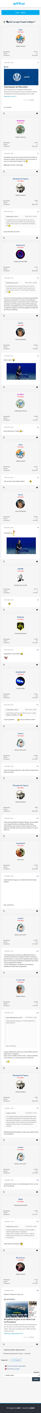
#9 (38, 600)
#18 (38, 1180)
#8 (38, 527)
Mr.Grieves (20, 1258)
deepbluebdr (21, 672)
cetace (20, 734)
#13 (38, 818)
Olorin (20, 323)
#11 (38, 705)
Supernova (20, 245)
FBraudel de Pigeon (20, 179)
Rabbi (20, 1199)
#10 (38, 650)
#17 (38, 1108)
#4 (38, 278)
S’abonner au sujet (13, 1369)
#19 (38, 1221)
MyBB (32, 1408)
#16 (38, 1012)
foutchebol (20, 843)
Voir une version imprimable (16, 1366)
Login (17, 12)
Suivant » (17, 1360)
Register (23, 12)
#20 (38, 1290)
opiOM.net (19, 3)
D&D (18, 1408)
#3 (38, 211)
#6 (38, 427)
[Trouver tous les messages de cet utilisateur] (3, 113)
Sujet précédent (9, 1350)
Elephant (20, 617)
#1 (38, 62)
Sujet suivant (20, 1350)
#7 (38, 477)
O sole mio (20, 980)
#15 (38, 951)
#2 (38, 153)
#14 (38, 876)
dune (20, 30)
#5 (38, 356)
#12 (38, 766)
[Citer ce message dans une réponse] (37, 113)
